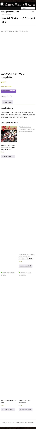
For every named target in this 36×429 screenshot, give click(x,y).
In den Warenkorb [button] (7, 156)
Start (2, 31)
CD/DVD (7, 31)
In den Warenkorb (8, 91)
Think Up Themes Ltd (15, 422)
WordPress (31, 422)
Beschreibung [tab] (7, 102)
